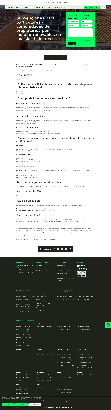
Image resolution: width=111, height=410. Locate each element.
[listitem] (54, 249)
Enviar (71, 44)
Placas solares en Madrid (23, 387)
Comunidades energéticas (23, 311)
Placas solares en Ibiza (83, 326)
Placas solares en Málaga (23, 345)
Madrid (18, 384)
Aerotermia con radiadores (83, 299)
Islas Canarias (20, 349)
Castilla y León (81, 349)
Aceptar (8, 404)
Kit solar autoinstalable (42, 307)
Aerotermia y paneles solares (64, 296)
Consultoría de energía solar (44, 268)
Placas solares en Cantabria (44, 352)
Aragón (39, 324)
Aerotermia (19, 7)
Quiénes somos (61, 265)
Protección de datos (44, 401)
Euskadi (18, 372)
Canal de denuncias (62, 273)
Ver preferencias (35, 404)
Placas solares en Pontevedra (65, 377)
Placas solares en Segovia (84, 362)
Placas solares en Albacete (64, 354)
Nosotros (57, 7)
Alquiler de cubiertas (41, 296)
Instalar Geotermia (81, 302)
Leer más (87, 40)
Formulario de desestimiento (64, 276)
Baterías (49, 7)
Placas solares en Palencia (84, 357)
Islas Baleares (81, 324)
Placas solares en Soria (83, 365)
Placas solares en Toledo (63, 362)
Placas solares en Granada (23, 337)
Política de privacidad (25, 407)
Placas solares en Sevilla (23, 326)
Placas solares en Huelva (23, 339)
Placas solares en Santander (44, 354)
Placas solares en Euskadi (23, 377)
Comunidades (29, 7)
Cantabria (39, 349)
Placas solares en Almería (23, 334)
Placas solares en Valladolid (84, 367)
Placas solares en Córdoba (23, 332)
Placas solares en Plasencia (44, 380)
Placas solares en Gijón (63, 329)
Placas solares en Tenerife (23, 352)
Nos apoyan (60, 283)
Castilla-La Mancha (62, 349)
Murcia (38, 384)
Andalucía (19, 324)
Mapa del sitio (69, 401)
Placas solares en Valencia (64, 392)
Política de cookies (16, 407)
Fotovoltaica (9, 7)
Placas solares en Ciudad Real (65, 352)
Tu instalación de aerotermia (64, 294)
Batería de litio (20, 302)
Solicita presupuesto (91, 7)
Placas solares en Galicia (63, 374)
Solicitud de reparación (42, 270)
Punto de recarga (40, 7)
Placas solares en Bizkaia (23, 374)
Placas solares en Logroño (84, 374)
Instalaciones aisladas (22, 299)
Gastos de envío (61, 268)
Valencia (59, 384)
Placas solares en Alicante (64, 387)
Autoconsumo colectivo (22, 308)
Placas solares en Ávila (83, 352)
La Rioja (79, 372)
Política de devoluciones (63, 270)
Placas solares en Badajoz (44, 374)
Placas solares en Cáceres (44, 377)
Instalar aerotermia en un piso (84, 294)
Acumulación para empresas (44, 294)
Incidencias (39, 265)
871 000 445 (25, 235)
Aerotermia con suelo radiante (84, 296)
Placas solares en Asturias (64, 326)
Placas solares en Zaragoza (44, 326)
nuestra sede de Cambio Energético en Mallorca (29, 230)
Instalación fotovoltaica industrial (25, 296)
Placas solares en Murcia (43, 387)
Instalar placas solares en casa (24, 294)
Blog (64, 7)
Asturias (59, 324)
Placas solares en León (83, 354)
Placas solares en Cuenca (64, 357)
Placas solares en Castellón (64, 389)
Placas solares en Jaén (22, 342)
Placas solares (40, 310)
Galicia (59, 372)
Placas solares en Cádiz (22, 329)
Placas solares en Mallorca (84, 329)
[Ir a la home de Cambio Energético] (55, 2)
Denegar (22, 404)
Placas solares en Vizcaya (23, 380)
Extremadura (40, 372)
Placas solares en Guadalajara (65, 360)
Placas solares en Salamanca (85, 360)
